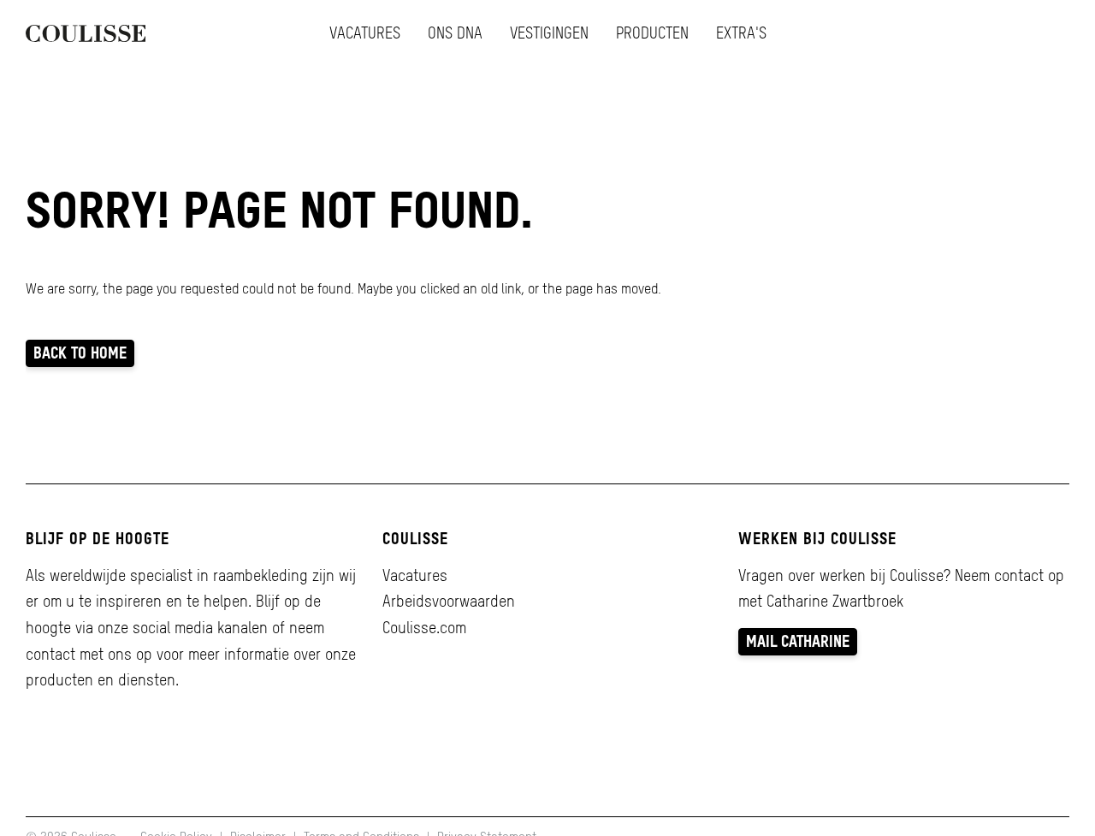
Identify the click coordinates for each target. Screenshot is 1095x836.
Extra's (741, 33)
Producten (652, 33)
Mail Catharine (797, 641)
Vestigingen (549, 33)
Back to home (80, 353)
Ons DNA (455, 33)
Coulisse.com (424, 628)
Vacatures (364, 33)
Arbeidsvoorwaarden (448, 601)
